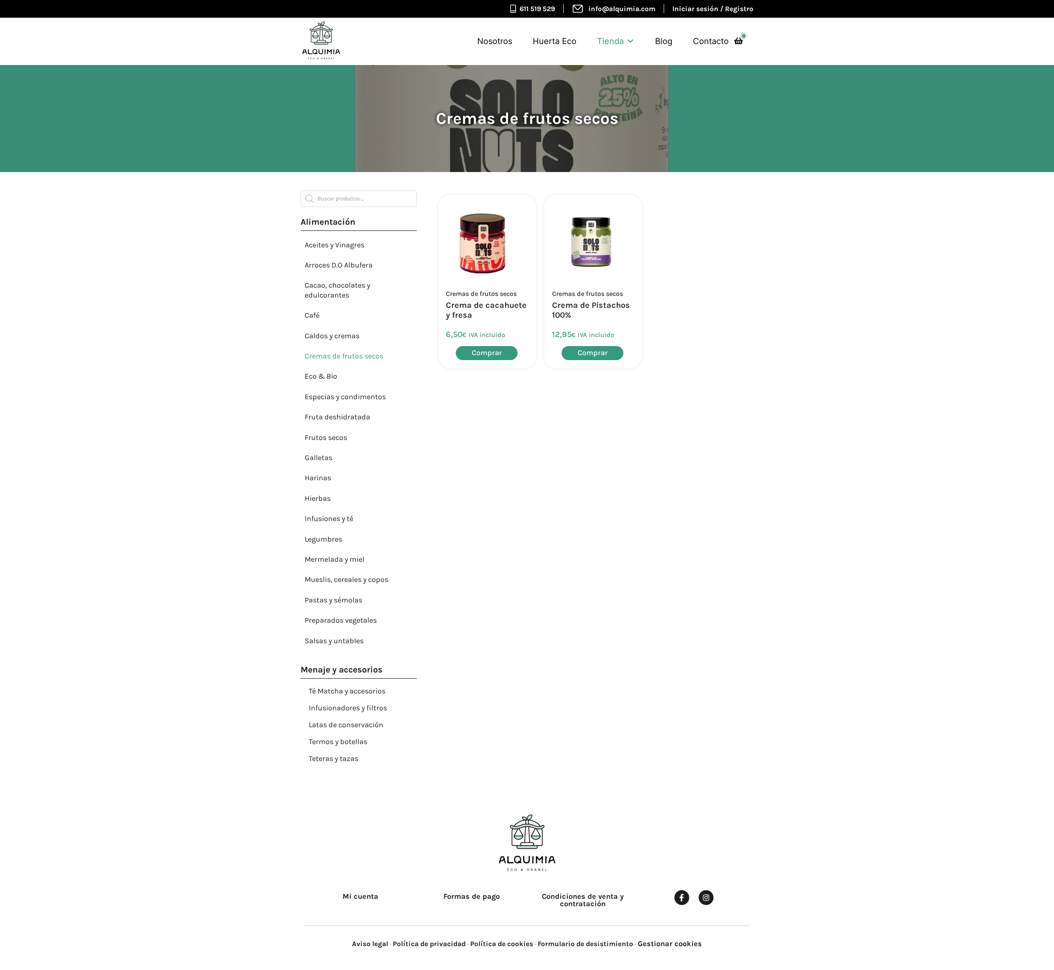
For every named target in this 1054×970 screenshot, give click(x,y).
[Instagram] (706, 897)
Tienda (610, 41)
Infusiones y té (329, 518)
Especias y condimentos (345, 396)
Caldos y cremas (332, 335)
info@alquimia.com (621, 9)
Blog (663, 41)
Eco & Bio (321, 376)
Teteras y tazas (333, 758)
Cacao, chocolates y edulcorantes (337, 290)
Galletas (318, 457)
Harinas (318, 477)
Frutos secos (326, 437)
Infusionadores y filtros (348, 707)
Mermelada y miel (334, 559)
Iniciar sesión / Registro (712, 9)
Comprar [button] (487, 352)
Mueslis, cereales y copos (346, 579)
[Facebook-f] (681, 897)
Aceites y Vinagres (334, 244)
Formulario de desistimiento (585, 944)
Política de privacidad (429, 944)
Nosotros (494, 41)
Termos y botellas (338, 741)
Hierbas (318, 498)
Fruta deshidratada (337, 416)
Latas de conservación (346, 724)
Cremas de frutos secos (344, 356)
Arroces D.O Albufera (339, 265)
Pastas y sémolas (333, 600)
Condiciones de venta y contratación (583, 900)
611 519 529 (537, 9)
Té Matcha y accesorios (347, 691)
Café (312, 315)
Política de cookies (501, 944)
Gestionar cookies (670, 943)
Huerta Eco (554, 41)
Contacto (711, 41)
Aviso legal (370, 944)
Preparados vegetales (341, 620)
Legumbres (323, 539)
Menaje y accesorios (341, 670)
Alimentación (328, 222)
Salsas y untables (334, 640)
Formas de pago (471, 896)
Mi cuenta (360, 896)
